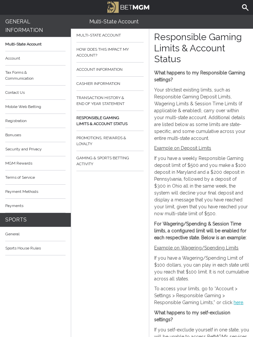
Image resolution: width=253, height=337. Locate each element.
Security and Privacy (23, 149)
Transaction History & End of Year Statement (100, 100)
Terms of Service (20, 177)
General (12, 234)
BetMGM (126, 6)
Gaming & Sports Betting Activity (102, 161)
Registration (16, 120)
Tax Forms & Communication (19, 75)
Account (12, 58)
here (238, 302)
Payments (14, 205)
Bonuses (13, 135)
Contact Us (15, 92)
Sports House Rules (23, 248)
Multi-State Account (23, 44)
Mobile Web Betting (23, 106)
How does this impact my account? (102, 52)
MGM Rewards (18, 163)
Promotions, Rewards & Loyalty (101, 141)
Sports (16, 220)
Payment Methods (21, 191)
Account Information (99, 69)
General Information (24, 25)
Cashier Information (98, 83)
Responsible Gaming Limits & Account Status (101, 121)
